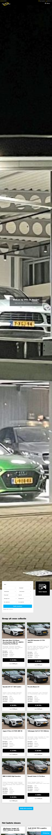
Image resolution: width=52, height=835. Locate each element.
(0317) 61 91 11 (49, 1)
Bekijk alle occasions (8, 609)
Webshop (46, 833)
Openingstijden (42, 1)
